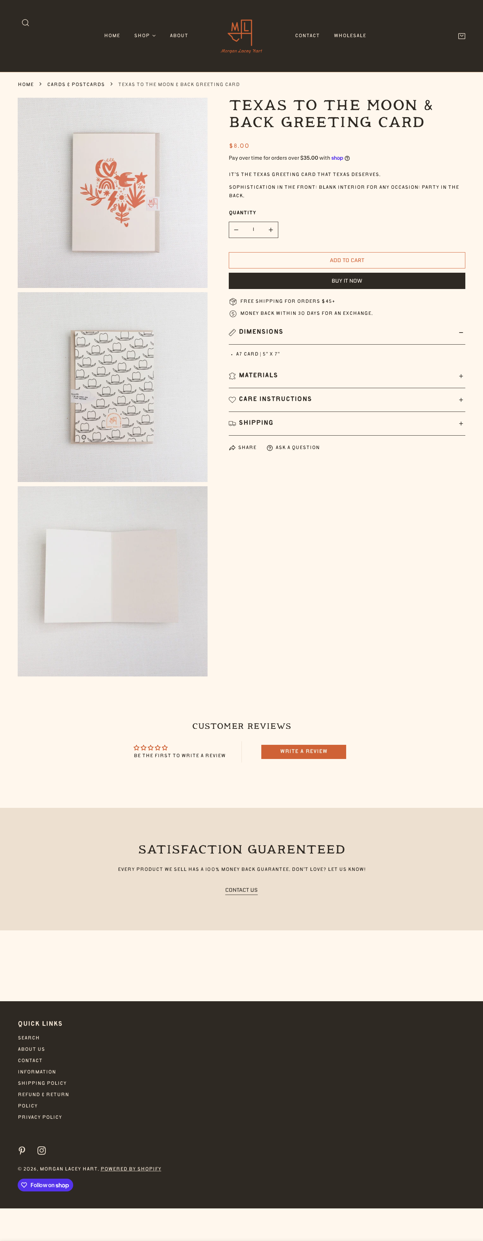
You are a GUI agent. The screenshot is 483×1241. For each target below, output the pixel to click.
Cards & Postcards (76, 85)
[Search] (25, 22)
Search (29, 1038)
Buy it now (347, 280)
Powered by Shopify (130, 1169)
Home (26, 85)
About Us (31, 1049)
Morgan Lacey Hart (69, 1169)
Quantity (242, 213)
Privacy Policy (40, 1117)
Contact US (241, 890)
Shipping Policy (42, 1083)
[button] (145, 36)
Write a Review (303, 751)
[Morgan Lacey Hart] (241, 36)
